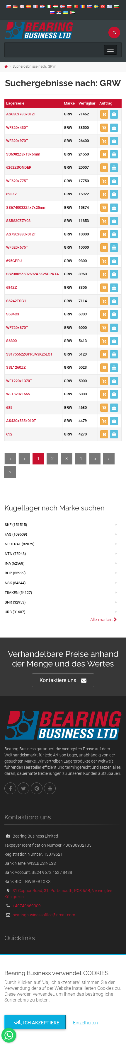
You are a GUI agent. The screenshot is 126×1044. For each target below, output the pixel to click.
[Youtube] (50, 788)
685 (9, 407)
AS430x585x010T (21, 420)
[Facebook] (10, 788)
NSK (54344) (15, 583)
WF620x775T (17, 181)
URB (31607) (15, 612)
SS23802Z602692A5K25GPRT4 (32, 274)
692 (9, 434)
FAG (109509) (16, 534)
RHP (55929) (15, 573)
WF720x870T (17, 327)
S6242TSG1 (16, 301)
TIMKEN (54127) (18, 592)
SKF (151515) (16, 524)
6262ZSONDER (18, 167)
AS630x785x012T (21, 114)
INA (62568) (15, 563)
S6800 (11, 341)
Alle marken (102, 619)
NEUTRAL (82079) (20, 544)
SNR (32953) (15, 602)
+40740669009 (27, 905)
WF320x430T (17, 127)
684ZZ (11, 287)
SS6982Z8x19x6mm (23, 154)
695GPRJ (14, 261)
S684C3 (12, 314)
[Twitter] (23, 788)
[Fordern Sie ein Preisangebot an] (114, 114)
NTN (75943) (15, 553)
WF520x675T (17, 247)
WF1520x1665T (19, 394)
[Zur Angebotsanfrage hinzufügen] (104, 114)
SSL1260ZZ (16, 367)
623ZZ (11, 194)
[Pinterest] (36, 788)
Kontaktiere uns (58, 680)
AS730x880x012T (21, 234)
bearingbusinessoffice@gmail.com (44, 915)
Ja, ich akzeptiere (35, 1023)
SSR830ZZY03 (18, 220)
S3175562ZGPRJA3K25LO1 (29, 354)
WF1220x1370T (19, 381)
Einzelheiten (85, 1023)
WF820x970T (17, 141)
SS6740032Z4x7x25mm (26, 207)
